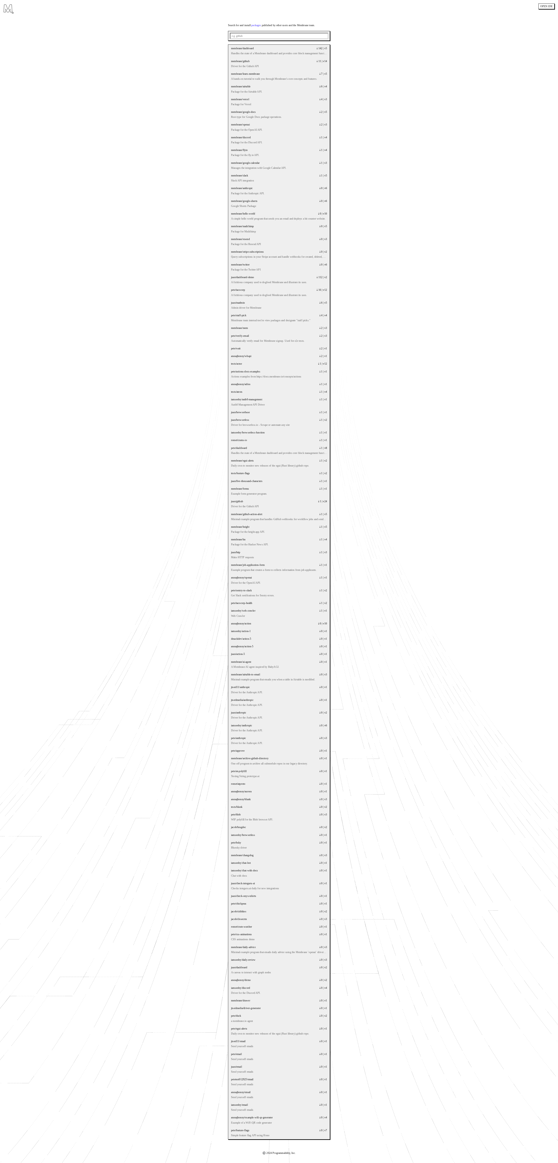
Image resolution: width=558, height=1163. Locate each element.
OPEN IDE (546, 6)
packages (256, 25)
